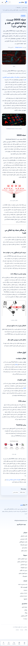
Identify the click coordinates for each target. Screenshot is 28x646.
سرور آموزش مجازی (23, 573)
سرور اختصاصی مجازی (22, 562)
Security (18, 7)
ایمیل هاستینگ (23, 545)
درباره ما (25, 619)
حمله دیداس (15, 492)
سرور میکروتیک (24, 567)
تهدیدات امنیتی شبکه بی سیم (13, 480)
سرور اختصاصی (24, 565)
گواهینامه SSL (24, 587)
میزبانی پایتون (24, 551)
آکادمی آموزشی (24, 616)
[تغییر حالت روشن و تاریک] (9, 2)
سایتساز (25, 590)
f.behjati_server (18, 47)
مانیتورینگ (25, 576)
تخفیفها (25, 599)
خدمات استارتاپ (23, 596)
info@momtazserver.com (20, 520)
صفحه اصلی (24, 7)
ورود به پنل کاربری (21, 524)
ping (16, 364)
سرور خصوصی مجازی (22, 559)
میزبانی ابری (24, 548)
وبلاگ (26, 613)
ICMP (24, 388)
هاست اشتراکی (24, 536)
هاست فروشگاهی (23, 542)
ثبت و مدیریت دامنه (22, 584)
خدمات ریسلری (23, 593)
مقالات (25, 610)
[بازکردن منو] (2, 2)
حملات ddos (22, 492)
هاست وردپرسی (23, 539)
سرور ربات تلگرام (23, 570)
